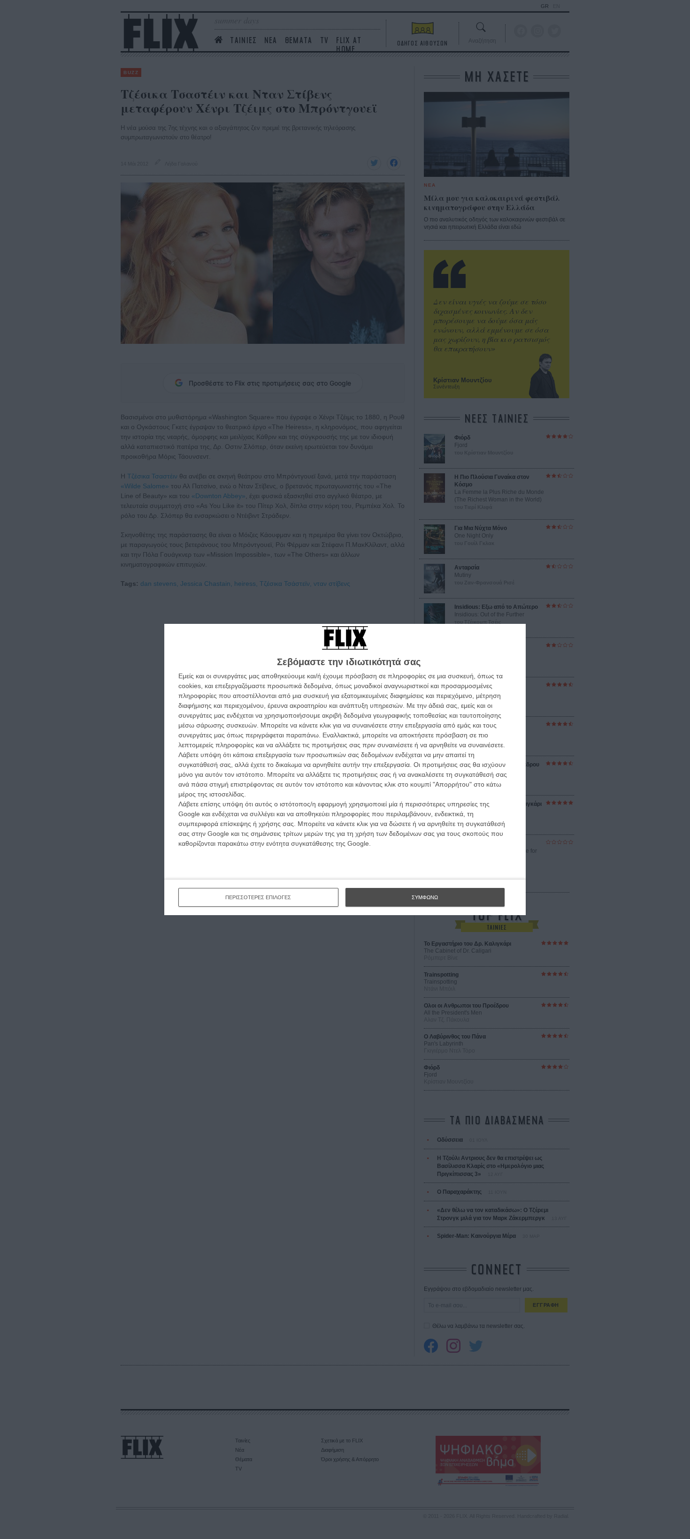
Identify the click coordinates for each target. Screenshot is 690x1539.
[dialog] (345, 769)
